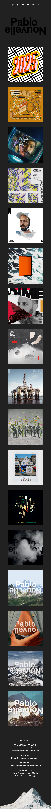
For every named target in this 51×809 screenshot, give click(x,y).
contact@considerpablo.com (25, 751)
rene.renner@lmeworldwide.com (25, 766)
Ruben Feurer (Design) (25, 776)
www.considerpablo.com (25, 748)
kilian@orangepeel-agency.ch (25, 758)
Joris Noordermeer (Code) (26, 773)
